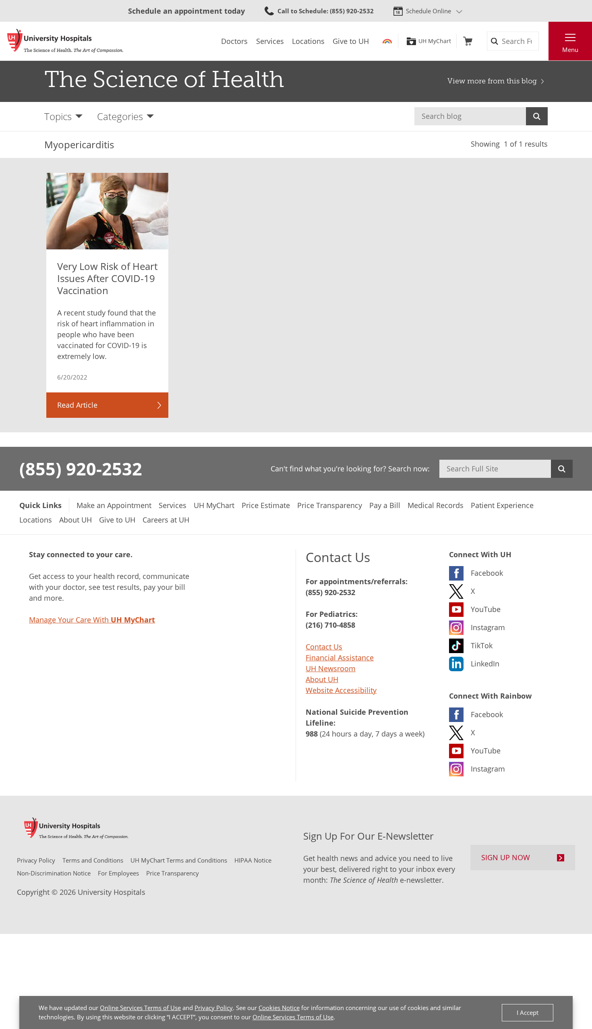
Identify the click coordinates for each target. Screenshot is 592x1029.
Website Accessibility (341, 690)
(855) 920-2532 (80, 468)
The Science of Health (164, 79)
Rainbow (387, 41)
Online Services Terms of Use (140, 1008)
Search (537, 116)
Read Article (77, 405)
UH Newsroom (331, 668)
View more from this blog (492, 81)
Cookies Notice (279, 1008)
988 (312, 734)
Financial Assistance (340, 657)
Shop (467, 41)
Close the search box (544, 41)
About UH (322, 679)
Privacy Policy (214, 1008)
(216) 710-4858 (330, 625)
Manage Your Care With (92, 619)
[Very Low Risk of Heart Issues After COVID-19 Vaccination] (107, 211)
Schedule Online (428, 11)
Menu (570, 50)
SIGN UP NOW (505, 857)
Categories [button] (120, 116)
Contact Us (324, 646)
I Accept (527, 1012)
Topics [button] (58, 116)
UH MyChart (434, 41)
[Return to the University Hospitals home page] (65, 41)
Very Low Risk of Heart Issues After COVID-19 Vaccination (107, 278)
